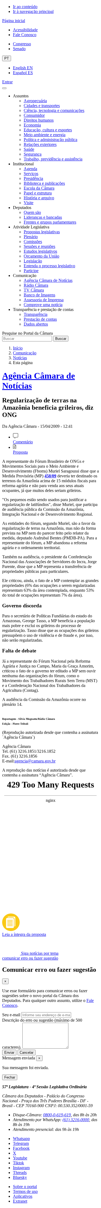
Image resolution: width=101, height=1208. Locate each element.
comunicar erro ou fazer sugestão (30, 958)
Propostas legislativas (42, 232)
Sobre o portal (25, 1186)
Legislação (33, 261)
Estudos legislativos (40, 251)
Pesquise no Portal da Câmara (27, 333)
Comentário (23, 442)
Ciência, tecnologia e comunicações (54, 110)
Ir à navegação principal (33, 11)
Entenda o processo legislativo (49, 265)
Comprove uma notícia (43, 304)
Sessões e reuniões (39, 246)
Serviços (31, 173)
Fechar (9, 1077)
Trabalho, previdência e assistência (53, 159)
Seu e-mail (11, 1014)
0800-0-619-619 (57, 1115)
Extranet (20, 1201)
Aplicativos (22, 1196)
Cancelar (26, 1052)
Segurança (32, 154)
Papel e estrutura (38, 193)
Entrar (7, 82)
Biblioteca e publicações (44, 183)
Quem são (32, 212)
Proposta (20, 452)
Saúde (29, 149)
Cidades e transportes (42, 105)
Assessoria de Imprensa (44, 299)
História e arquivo (39, 198)
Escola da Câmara (39, 188)
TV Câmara (34, 290)
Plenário (31, 236)
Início (18, 348)
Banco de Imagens (39, 295)
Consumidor (34, 115)
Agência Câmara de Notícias (48, 280)
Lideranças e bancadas (43, 217)
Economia (32, 125)
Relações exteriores (40, 144)
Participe (31, 270)
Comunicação (24, 353)
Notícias (20, 357)
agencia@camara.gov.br (35, 761)
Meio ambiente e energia (44, 134)
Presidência (33, 178)
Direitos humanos (39, 120)
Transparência (35, 314)
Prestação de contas (40, 319)
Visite (28, 202)
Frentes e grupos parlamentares (50, 222)
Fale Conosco (24, 34)
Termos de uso (25, 1191)
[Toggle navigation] (4, 88)
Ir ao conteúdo (25, 6)
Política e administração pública (50, 139)
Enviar (9, 1052)
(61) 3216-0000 (75, 1119)
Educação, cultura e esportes (48, 130)
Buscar (60, 339)
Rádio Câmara (36, 285)
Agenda (30, 168)
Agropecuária (35, 100)
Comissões (33, 241)
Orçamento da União (41, 256)
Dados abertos (36, 324)
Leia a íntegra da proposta (24, 934)
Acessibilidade (25, 30)
